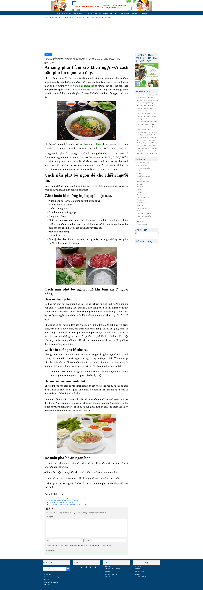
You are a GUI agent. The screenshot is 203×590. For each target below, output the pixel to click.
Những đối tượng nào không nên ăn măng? (63, 500)
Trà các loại (140, 221)
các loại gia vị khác (90, 144)
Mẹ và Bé (113, 13)
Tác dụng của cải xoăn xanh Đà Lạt (61, 502)
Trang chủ (59, 13)
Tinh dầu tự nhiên (142, 219)
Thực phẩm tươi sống (101, 13)
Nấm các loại (140, 203)
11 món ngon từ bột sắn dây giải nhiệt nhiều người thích (68, 504)
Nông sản (67, 13)
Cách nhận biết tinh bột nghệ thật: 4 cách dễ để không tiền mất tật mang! (146, 110)
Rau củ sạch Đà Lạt (143, 208)
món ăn (137, 569)
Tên (47, 541)
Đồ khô (75, 13)
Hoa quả (89, 13)
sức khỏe (138, 566)
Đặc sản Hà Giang (142, 165)
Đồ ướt (137, 13)
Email (89, 541)
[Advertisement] (101, 35)
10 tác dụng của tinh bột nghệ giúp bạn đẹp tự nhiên (146, 116)
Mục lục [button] (48, 54)
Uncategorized (141, 224)
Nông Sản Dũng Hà (83, 85)
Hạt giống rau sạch (143, 176)
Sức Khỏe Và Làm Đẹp (126, 13)
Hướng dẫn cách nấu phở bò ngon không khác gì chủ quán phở (88, 17)
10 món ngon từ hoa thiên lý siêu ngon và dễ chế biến (67, 498)
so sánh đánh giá (141, 577)
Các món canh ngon (143, 163)
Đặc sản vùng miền (58, 17)
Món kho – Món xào (143, 197)
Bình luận (49, 517)
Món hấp (139, 195)
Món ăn (81, 13)
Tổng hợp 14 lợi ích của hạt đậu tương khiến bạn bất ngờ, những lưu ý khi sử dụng (147, 102)
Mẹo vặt (144, 13)
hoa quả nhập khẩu (143, 181)
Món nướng (140, 200)
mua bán (138, 574)
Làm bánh (139, 184)
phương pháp (139, 571)
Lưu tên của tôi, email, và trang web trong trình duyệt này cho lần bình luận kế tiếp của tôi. (79, 545)
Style (138, 211)
